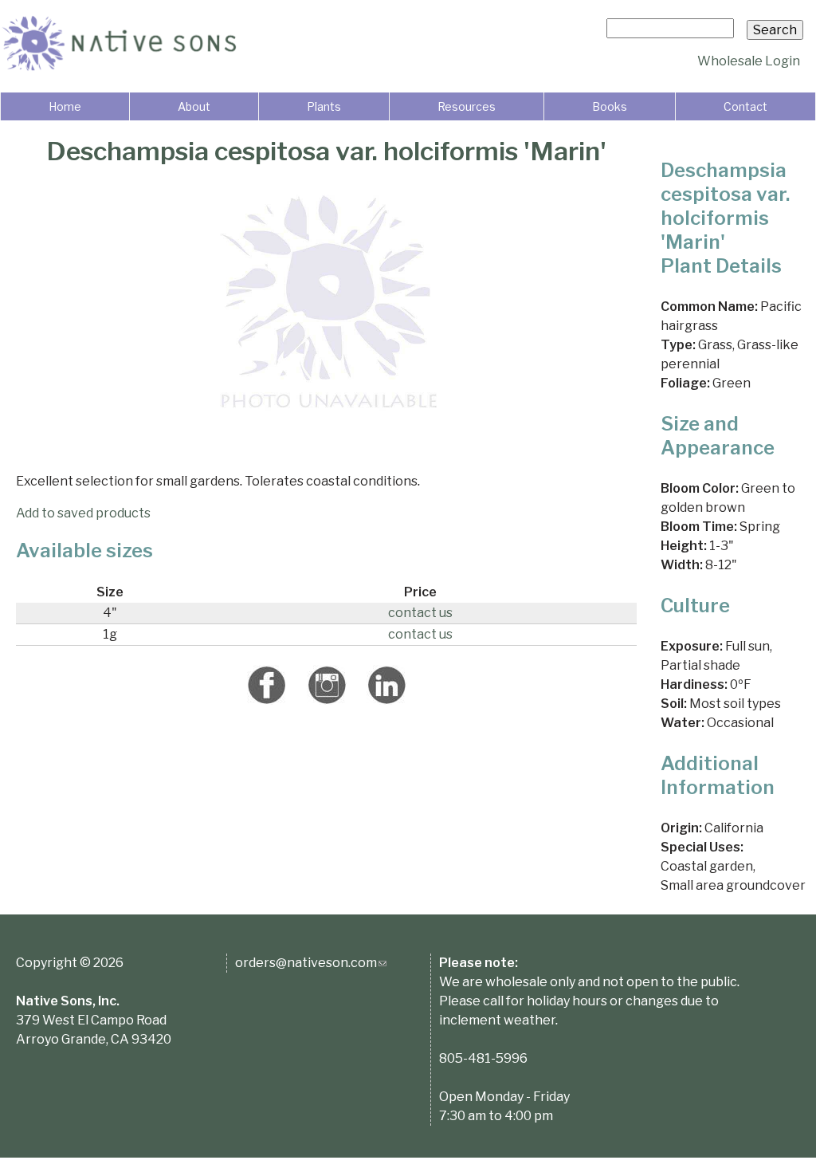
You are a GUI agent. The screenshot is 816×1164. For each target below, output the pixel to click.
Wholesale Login (748, 61)
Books (609, 106)
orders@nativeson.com (310, 962)
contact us (420, 612)
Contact (745, 106)
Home (65, 106)
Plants (324, 106)
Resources (466, 106)
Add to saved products (83, 513)
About (194, 106)
